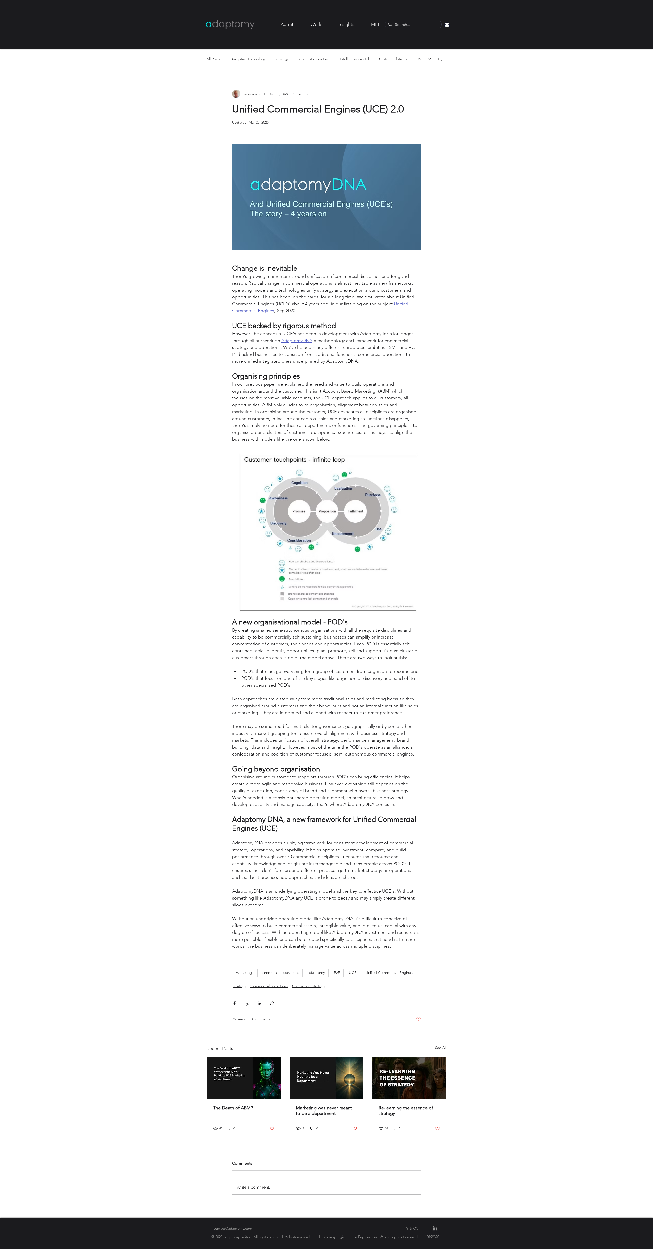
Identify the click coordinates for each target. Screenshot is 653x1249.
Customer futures (393, 59)
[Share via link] (272, 1003)
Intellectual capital (354, 59)
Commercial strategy (308, 986)
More (421, 59)
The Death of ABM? (233, 1108)
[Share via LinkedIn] (259, 1003)
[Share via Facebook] (234, 1003)
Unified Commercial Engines (389, 973)
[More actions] (418, 94)
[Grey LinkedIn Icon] (435, 1228)
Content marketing (314, 59)
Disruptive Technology (248, 59)
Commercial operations (269, 986)
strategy (282, 59)
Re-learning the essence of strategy (406, 1110)
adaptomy (316, 973)
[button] (439, 59)
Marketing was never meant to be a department (324, 1110)
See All (440, 1047)
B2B (337, 973)
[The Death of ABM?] (244, 1078)
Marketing (243, 973)
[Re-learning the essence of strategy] (409, 1078)
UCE (353, 973)
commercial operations (280, 973)
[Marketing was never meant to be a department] (326, 1078)
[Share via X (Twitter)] (247, 1003)
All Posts (213, 59)
